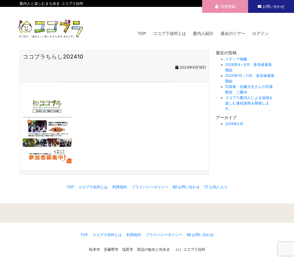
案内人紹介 (203, 33)
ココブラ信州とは (169, 33)
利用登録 (227, 6)
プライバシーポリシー (150, 187)
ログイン (260, 33)
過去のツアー (232, 33)
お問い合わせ (273, 6)
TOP (142, 33)
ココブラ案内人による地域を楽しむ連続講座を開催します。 (249, 103)
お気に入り (218, 187)
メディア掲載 (236, 59)
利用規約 (119, 187)
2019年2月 (234, 123)
